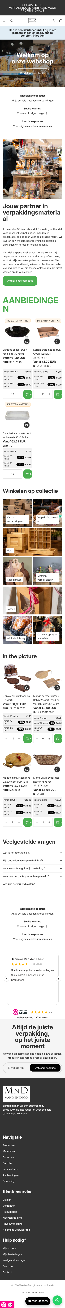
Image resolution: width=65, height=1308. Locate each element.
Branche (7, 1163)
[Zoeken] (11, 21)
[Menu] (4, 21)
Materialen (9, 1151)
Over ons (8, 1266)
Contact (7, 1272)
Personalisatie (10, 1169)
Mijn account (10, 1248)
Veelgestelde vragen (14, 1260)
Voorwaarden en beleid (32, 1292)
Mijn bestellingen (12, 1254)
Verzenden (9, 1205)
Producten (9, 1145)
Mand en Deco (26, 1285)
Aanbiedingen (11, 1175)
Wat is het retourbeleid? (16, 852)
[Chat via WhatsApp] (57, 1300)
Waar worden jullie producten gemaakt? (26, 876)
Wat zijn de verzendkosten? (19, 883)
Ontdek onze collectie (32, 73)
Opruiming (9, 1181)
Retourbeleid (10, 1211)
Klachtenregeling (12, 1217)
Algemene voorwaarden (16, 1229)
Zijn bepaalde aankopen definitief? (23, 860)
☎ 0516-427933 (38, 1301)
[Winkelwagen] (61, 21)
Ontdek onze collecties (20, 280)
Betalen (7, 1199)
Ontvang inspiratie (45, 1067)
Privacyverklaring (13, 1223)
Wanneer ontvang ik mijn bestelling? (24, 868)
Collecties (8, 1157)
